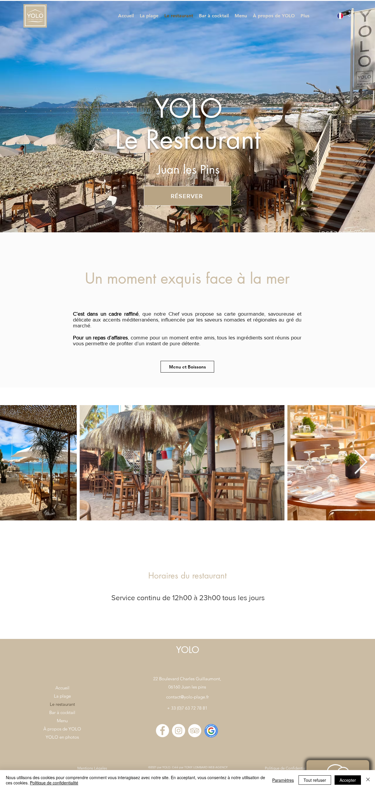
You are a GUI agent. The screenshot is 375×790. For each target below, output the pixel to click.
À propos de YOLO (62, 729)
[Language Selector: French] (342, 16)
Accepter (348, 780)
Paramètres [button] (283, 780)
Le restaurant (62, 704)
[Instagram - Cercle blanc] (178, 730)
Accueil (62, 688)
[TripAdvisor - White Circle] (194, 730)
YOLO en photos (62, 737)
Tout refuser (315, 780)
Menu (62, 720)
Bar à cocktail (62, 712)
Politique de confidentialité (54, 783)
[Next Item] (360, 463)
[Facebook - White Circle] (162, 730)
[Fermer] (367, 780)
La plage (62, 696)
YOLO (187, 650)
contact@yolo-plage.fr (187, 697)
